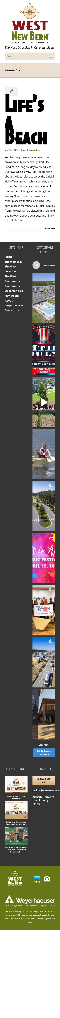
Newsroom (12, 295)
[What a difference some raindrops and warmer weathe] (43, 506)
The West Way (13, 261)
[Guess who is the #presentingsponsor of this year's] (43, 714)
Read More (50, 228)
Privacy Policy (40, 802)
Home (8, 257)
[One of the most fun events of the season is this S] (43, 558)
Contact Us (12, 310)
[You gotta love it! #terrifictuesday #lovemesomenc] (43, 402)
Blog (23, 150)
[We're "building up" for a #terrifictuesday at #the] (43, 662)
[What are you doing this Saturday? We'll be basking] (43, 454)
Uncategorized (33, 150)
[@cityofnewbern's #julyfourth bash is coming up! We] (43, 350)
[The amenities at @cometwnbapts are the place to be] (43, 298)
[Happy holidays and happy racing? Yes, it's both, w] (43, 610)
